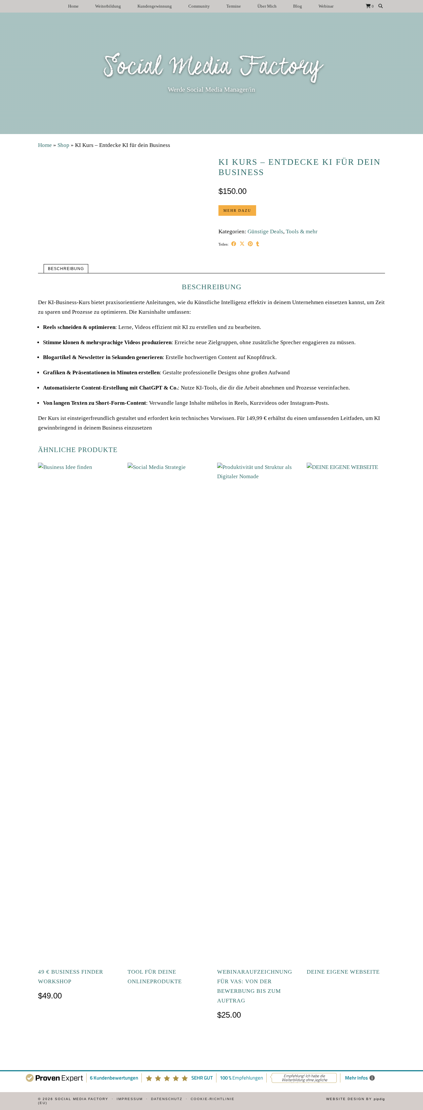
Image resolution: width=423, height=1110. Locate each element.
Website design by (355, 1099)
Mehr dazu (237, 210)
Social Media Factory (211, 67)
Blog (297, 6)
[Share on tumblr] (257, 244)
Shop (63, 145)
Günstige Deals (265, 231)
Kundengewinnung (154, 6)
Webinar (326, 6)
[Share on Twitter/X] (242, 244)
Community (199, 6)
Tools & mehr (302, 231)
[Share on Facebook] (234, 244)
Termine (233, 6)
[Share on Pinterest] (250, 244)
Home (73, 6)
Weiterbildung (108, 6)
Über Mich (267, 6)
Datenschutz (166, 1099)
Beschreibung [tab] (66, 268)
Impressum (130, 1099)
